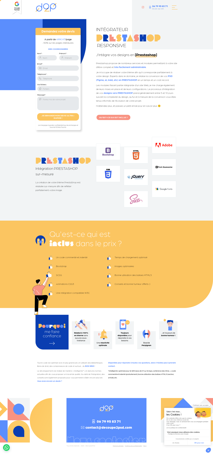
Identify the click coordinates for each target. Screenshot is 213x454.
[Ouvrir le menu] (175, 7)
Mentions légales (118, 446)
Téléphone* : (42, 74)
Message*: (41, 95)
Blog (144, 446)
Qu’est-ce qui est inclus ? (113, 117)
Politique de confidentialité (133, 446)
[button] (208, 450)
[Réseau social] (143, 7)
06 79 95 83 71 (160, 6)
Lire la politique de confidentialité (176, 428)
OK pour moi (199, 443)
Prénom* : (63, 53)
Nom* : (39, 53)
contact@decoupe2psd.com (108, 427)
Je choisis (175, 443)
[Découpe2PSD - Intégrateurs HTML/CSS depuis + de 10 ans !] (46, 7)
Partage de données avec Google (178, 434)
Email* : (40, 64)
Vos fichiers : (42, 84)
